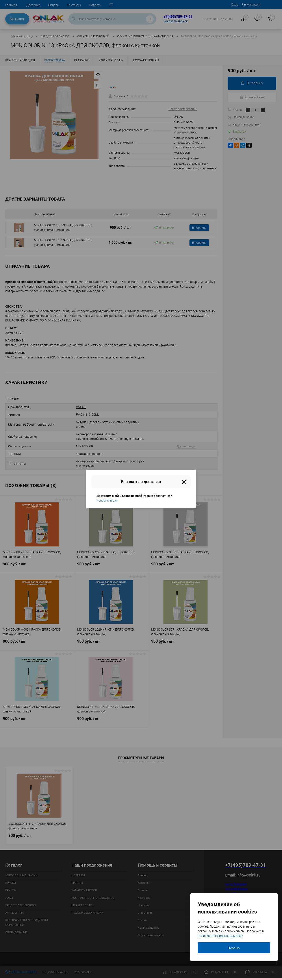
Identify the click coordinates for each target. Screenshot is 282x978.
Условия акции (107, 500)
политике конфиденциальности (220, 935)
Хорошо (234, 948)
